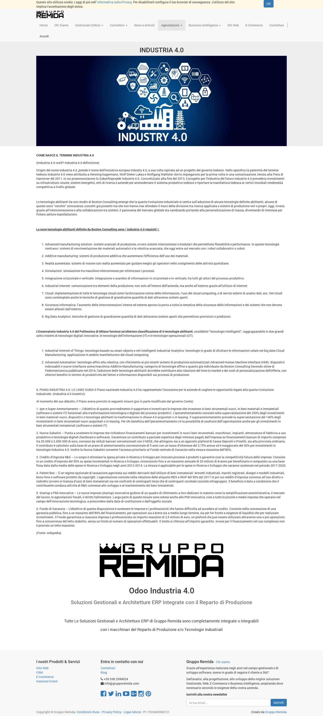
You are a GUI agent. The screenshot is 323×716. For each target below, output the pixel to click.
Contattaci (108, 668)
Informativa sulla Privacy (114, 2)
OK (269, 4)
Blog (104, 672)
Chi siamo (223, 662)
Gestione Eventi (47, 681)
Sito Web (42, 668)
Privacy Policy (111, 712)
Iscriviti (279, 702)
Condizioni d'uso (88, 712)
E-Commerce (45, 677)
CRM (39, 672)
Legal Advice (132, 712)
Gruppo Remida (276, 712)
